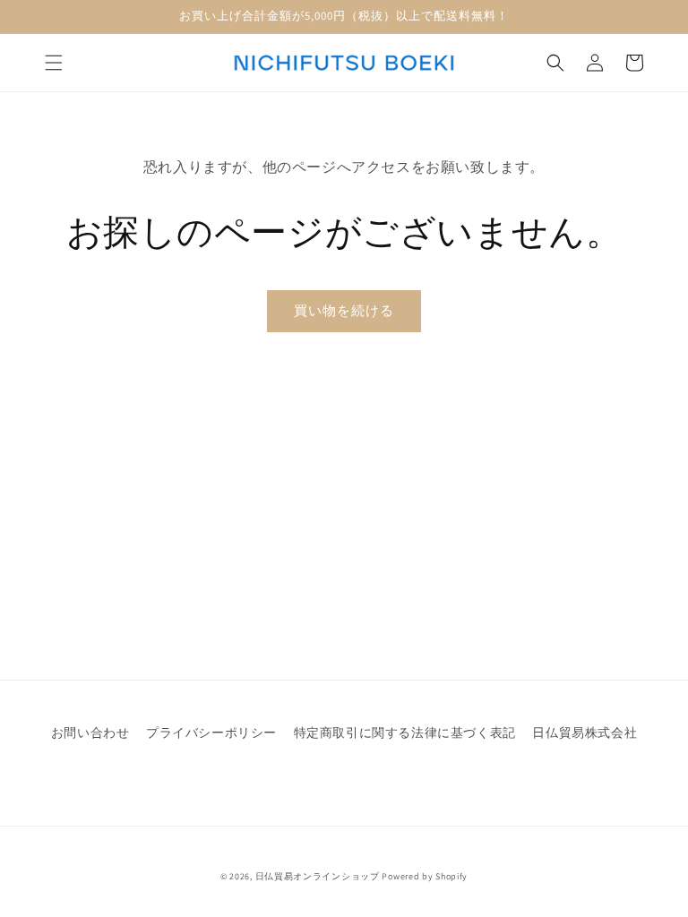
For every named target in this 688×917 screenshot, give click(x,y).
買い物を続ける (344, 310)
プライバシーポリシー (211, 732)
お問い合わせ (90, 732)
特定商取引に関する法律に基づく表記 (405, 732)
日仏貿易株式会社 (584, 732)
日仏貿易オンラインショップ (317, 876)
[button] (53, 62)
